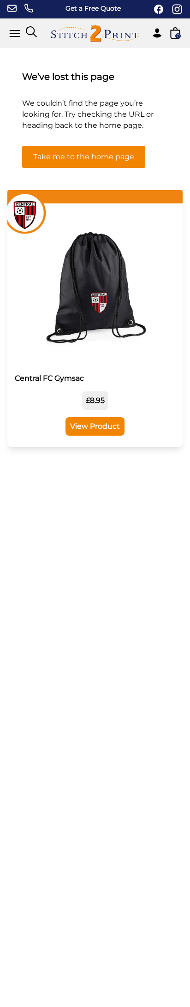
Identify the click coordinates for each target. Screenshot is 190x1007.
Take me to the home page (83, 156)
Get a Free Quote (93, 8)
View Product (95, 426)
